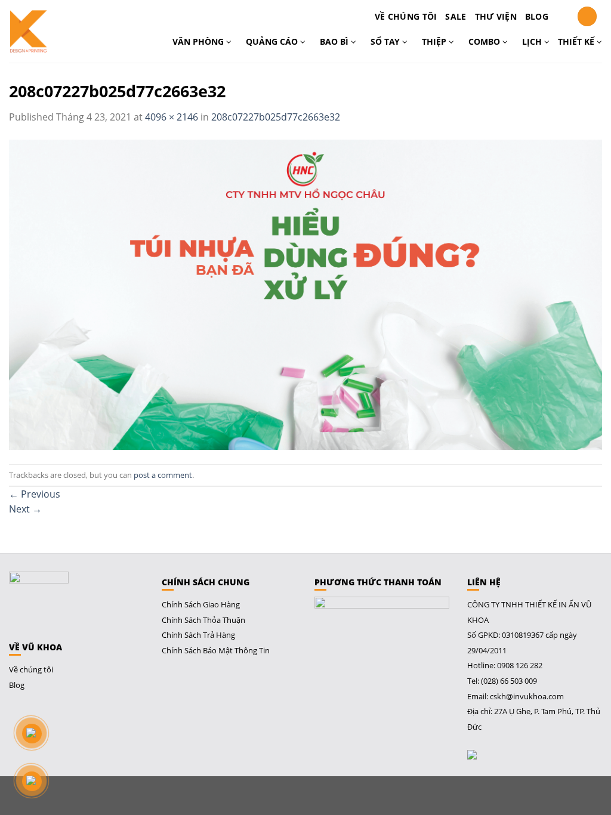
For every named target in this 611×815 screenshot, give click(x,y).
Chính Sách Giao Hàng (201, 604)
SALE (455, 16)
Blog (536, 16)
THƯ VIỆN (496, 16)
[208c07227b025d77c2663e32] (305, 293)
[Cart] (563, 17)
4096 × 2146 (171, 117)
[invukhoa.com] (53, 31)
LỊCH (533, 41)
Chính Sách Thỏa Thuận (203, 620)
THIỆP (435, 41)
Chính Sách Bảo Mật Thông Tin (216, 650)
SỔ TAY (386, 41)
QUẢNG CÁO (273, 41)
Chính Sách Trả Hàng (198, 634)
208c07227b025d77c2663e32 (275, 117)
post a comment (163, 475)
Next (25, 508)
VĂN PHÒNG (199, 41)
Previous (34, 494)
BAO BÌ (335, 41)
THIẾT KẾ (577, 41)
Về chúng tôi (406, 16)
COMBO (485, 41)
